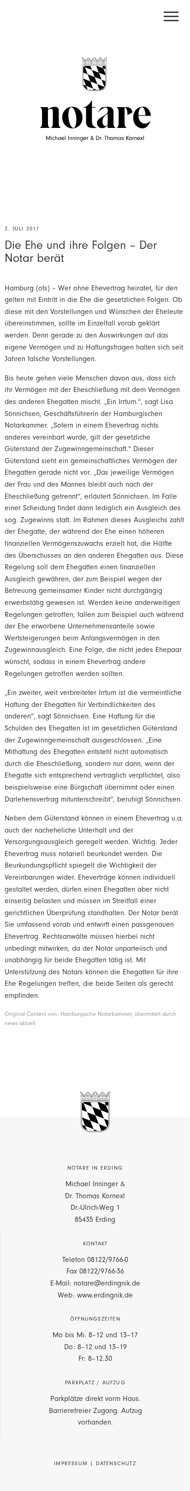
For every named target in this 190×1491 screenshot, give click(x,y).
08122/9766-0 (107, 1260)
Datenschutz (116, 1463)
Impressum (71, 1463)
